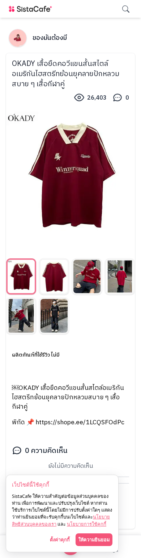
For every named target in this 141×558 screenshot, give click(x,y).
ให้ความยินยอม (94, 539)
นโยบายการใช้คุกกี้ (86, 524)
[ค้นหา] (125, 9)
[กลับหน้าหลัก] (32, 9)
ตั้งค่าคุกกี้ (60, 539)
